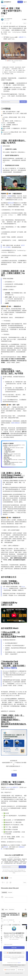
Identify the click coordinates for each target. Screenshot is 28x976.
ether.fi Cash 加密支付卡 (12, 787)
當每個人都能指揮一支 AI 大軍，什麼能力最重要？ (13, 272)
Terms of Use (21, 956)
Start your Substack (10, 969)
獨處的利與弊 (9, 602)
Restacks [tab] (10, 892)
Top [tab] (2, 909)
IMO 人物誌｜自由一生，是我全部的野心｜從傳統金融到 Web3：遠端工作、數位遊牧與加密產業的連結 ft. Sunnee (13, 720)
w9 (2, 918)
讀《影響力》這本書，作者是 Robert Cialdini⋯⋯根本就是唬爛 (13, 475)
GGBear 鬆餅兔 (10, 668)
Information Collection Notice (18, 957)
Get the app (20, 969)
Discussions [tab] (11, 909)
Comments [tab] (4, 892)
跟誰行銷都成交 (15, 423)
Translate (4, 5)
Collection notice (14, 966)
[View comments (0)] (7, 23)
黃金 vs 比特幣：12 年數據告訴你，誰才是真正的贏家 (10, 634)
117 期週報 (9, 196)
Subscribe (20, 2)
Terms (23, 965)
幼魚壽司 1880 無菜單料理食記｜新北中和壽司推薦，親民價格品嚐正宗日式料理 (10, 915)
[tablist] (7, 892)
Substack (7, 973)
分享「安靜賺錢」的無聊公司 (9, 582)
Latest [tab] (6, 909)
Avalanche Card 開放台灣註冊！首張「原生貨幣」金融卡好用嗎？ (13, 663)
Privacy (19, 965)
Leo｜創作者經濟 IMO (8, 18)
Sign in (25, 2)
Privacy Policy (15, 958)
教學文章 (5, 847)
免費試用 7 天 (22, 37)
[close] (24, 927)
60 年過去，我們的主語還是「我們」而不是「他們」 (11, 371)
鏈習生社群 (11, 203)
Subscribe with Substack (15, 952)
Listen (25, 19)
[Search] (25, 909)
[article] (14, 918)
